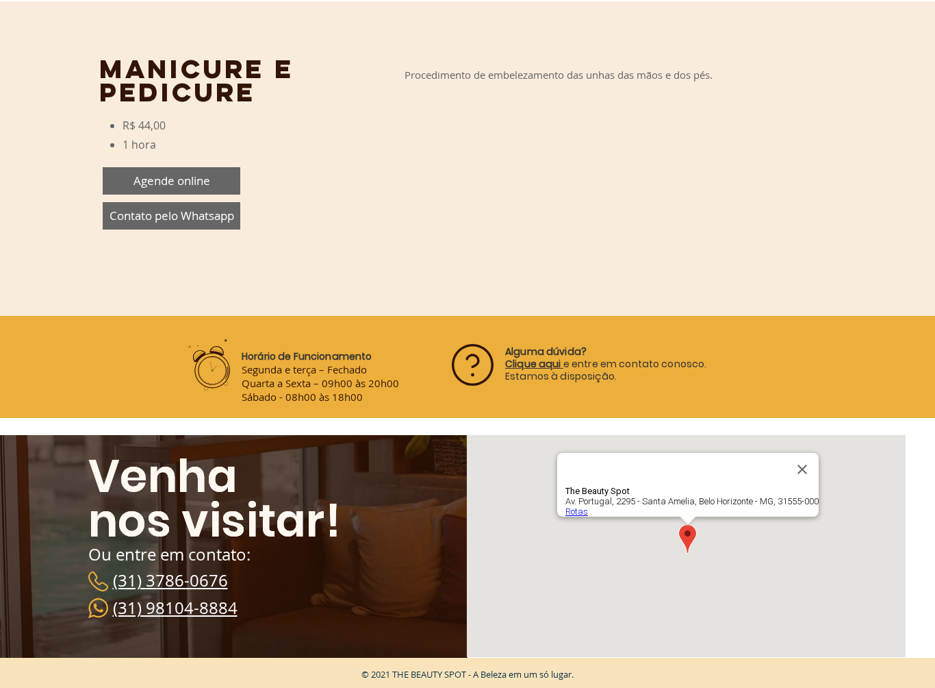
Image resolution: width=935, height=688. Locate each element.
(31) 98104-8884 (175, 608)
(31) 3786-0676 (170, 580)
